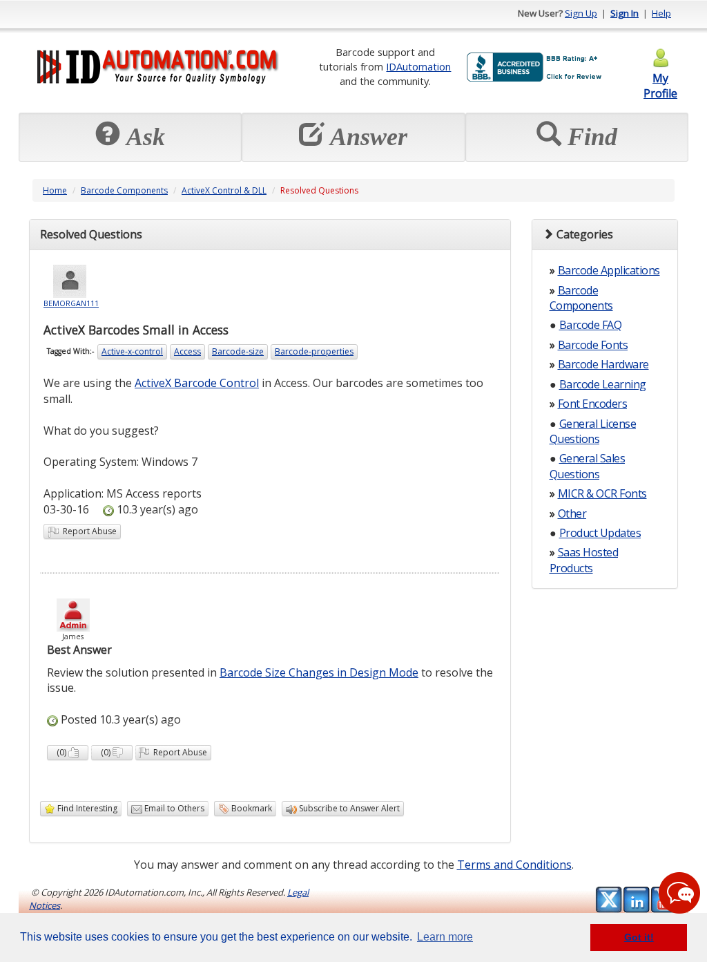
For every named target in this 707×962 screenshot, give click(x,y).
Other (572, 513)
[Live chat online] (679, 893)
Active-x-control (132, 351)
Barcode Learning (602, 384)
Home (55, 190)
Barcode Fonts (593, 344)
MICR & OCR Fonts (602, 493)
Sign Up (581, 13)
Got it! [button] (639, 937)
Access (187, 351)
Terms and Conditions (514, 864)
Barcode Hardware (603, 364)
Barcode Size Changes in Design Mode (319, 672)
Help (661, 13)
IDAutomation (418, 66)
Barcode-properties (314, 351)
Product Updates (600, 532)
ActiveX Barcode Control (197, 382)
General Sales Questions (588, 466)
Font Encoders (593, 403)
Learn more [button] (445, 937)
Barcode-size (238, 351)
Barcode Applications (609, 270)
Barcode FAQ (590, 324)
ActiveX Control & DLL (224, 190)
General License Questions (593, 431)
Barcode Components (124, 190)
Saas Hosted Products (584, 560)
